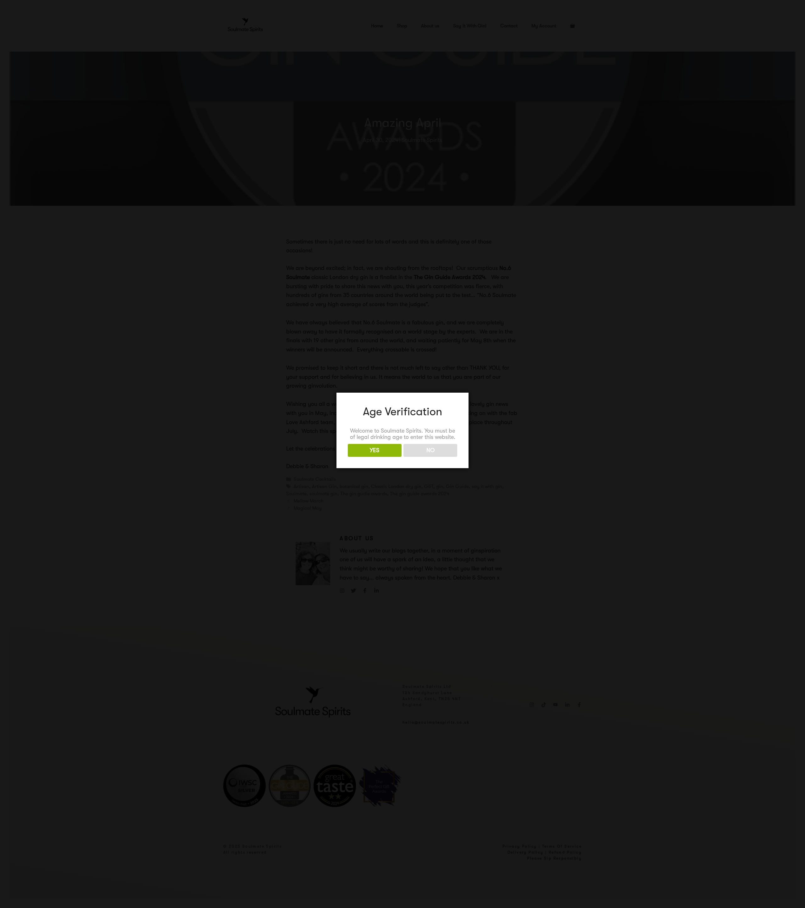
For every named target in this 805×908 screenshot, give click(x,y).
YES (374, 450)
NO (430, 450)
